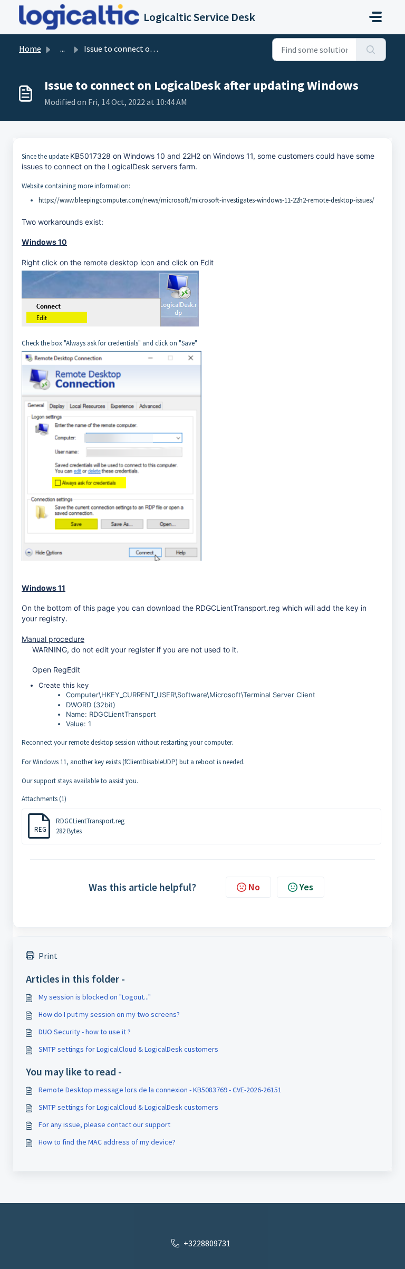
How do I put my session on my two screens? (109, 1014)
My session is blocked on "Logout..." (94, 997)
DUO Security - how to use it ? (84, 1031)
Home (30, 48)
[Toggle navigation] (375, 16)
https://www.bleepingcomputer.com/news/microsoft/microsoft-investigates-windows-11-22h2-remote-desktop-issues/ (206, 200)
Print (47, 955)
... (62, 48)
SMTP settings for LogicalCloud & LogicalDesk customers (128, 1049)
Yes (306, 887)
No (254, 887)
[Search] (371, 49)
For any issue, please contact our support (104, 1124)
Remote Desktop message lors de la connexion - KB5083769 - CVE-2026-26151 (160, 1089)
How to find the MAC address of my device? (107, 1142)
